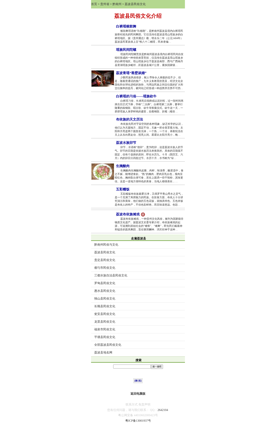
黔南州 (116, 4)
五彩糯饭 (123, 189)
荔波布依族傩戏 (128, 214)
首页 (94, 4)
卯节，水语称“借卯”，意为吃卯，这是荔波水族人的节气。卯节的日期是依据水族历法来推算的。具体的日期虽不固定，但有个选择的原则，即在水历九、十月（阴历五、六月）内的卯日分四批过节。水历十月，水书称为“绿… (149, 153)
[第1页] (138, 380)
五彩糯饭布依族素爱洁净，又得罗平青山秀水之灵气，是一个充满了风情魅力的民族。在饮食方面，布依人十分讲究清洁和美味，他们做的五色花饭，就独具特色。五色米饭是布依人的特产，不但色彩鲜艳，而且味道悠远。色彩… (149, 199)
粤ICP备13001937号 (138, 420)
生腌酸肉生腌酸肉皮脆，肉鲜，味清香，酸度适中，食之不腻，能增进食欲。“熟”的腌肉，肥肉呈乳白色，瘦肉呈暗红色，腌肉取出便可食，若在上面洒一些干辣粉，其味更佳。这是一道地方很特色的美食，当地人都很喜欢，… (149, 176)
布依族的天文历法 (129, 119)
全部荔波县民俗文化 (107, 344)
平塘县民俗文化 (104, 337)
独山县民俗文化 (104, 298)
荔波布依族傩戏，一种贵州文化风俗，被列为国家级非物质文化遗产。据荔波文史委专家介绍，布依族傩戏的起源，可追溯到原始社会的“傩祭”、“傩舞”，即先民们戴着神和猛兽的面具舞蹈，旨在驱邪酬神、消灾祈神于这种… (149, 224)
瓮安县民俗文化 (104, 314)
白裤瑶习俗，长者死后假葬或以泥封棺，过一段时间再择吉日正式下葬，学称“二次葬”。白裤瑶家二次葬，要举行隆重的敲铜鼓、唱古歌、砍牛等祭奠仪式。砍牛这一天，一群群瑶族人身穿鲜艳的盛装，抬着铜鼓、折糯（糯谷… (149, 106)
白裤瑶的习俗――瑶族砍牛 (136, 96)
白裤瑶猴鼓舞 (126, 26)
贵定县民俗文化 (104, 260)
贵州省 (104, 4)
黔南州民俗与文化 (106, 244)
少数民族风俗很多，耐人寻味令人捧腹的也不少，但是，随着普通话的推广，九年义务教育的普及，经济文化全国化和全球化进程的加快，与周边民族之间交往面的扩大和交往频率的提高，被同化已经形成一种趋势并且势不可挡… (149, 83)
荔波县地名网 (103, 352)
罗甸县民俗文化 (104, 283)
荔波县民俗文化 (135, 4)
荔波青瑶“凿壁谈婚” (131, 73)
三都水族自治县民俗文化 (110, 275)
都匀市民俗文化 (104, 267)
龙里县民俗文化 (104, 321)
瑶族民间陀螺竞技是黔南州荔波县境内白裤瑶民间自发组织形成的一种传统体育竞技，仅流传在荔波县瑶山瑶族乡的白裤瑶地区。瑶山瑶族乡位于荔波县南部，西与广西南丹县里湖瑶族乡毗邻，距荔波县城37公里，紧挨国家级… (149, 60)
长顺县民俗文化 (104, 306)
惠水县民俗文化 (104, 290)
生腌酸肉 (123, 166)
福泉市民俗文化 (104, 329)
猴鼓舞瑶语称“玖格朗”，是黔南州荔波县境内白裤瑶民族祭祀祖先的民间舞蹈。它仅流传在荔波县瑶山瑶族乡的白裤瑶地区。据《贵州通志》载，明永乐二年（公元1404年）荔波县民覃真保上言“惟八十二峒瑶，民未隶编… (149, 36)
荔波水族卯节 (126, 143)
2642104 (163, 410)
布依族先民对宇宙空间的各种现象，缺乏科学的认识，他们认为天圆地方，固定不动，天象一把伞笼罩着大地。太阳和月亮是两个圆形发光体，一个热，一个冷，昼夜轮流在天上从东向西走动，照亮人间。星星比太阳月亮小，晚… (149, 129)
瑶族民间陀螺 (126, 49)
